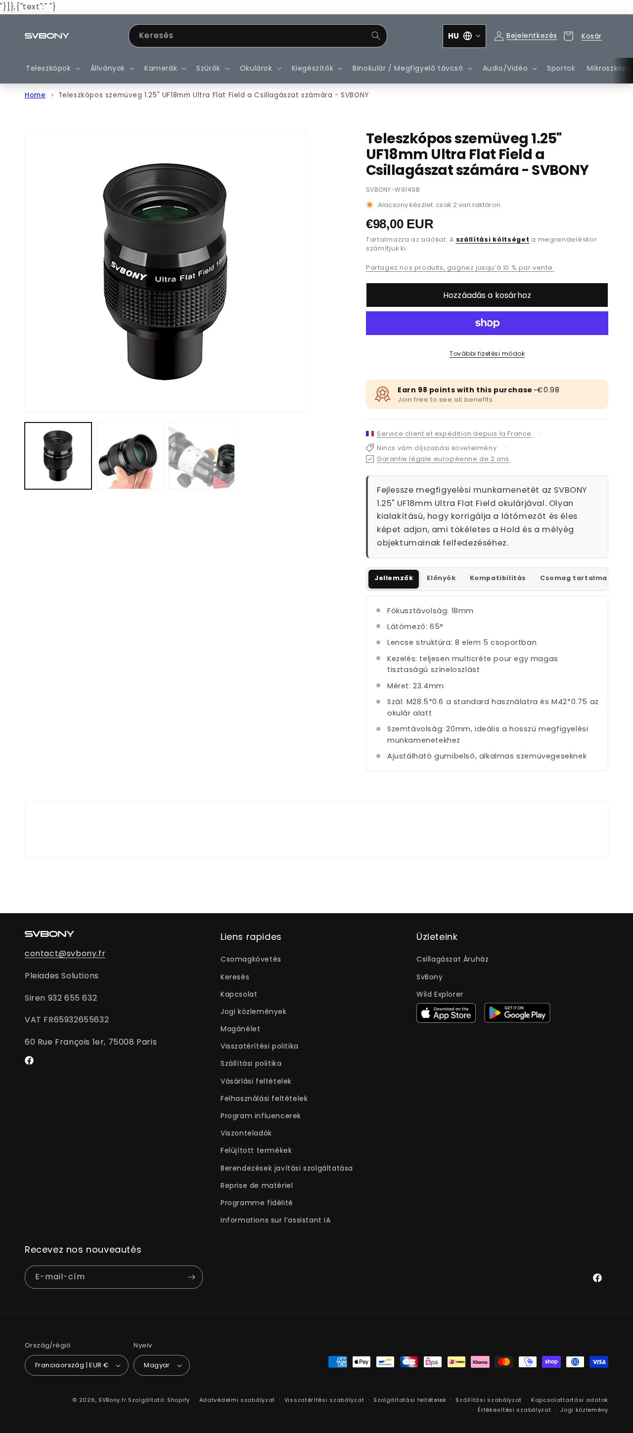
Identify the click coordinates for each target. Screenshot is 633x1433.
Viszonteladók (246, 1133)
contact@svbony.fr (65, 953)
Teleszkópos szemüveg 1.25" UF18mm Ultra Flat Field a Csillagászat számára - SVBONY (213, 95)
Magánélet (240, 1029)
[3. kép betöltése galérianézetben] (201, 455)
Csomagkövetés (251, 959)
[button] (52, 68)
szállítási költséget (493, 239)
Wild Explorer (439, 994)
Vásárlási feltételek (256, 1081)
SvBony (429, 977)
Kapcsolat (239, 994)
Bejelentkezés (531, 36)
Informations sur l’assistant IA (276, 1220)
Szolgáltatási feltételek (410, 1400)
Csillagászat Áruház (452, 959)
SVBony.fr (112, 1400)
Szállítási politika (251, 1063)
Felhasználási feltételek (264, 1098)
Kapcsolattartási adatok (569, 1400)
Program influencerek (261, 1116)
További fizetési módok (487, 353)
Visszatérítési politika (260, 1046)
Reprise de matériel (257, 1185)
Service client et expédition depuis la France (454, 433)
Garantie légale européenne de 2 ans (443, 459)
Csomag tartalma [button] (573, 578)
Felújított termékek (256, 1150)
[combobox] (258, 36)
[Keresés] (376, 35)
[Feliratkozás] (191, 1277)
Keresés (235, 977)
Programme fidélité (257, 1203)
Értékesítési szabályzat (514, 1410)
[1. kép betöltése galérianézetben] (58, 455)
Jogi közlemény (584, 1410)
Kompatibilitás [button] (498, 578)
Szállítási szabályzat (488, 1400)
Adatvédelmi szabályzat (237, 1400)
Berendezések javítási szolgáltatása (287, 1168)
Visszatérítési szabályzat (324, 1400)
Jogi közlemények (254, 1011)
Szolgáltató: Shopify (159, 1400)
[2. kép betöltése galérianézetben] (129, 455)
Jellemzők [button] (393, 578)
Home (35, 95)
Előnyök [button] (441, 578)
